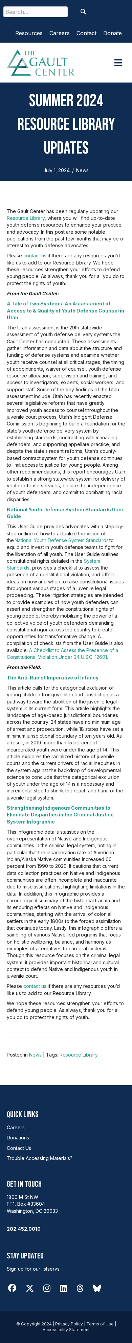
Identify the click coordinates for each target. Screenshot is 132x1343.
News (82, 170)
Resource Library (26, 218)
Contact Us (19, 1148)
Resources (29, 33)
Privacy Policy (69, 1323)
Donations (18, 1137)
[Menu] (118, 62)
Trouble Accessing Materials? (39, 1158)
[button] (83, 11)
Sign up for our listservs (33, 1269)
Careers (59, 33)
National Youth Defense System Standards (62, 540)
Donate (112, 33)
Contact (86, 33)
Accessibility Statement (66, 1329)
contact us (34, 255)
